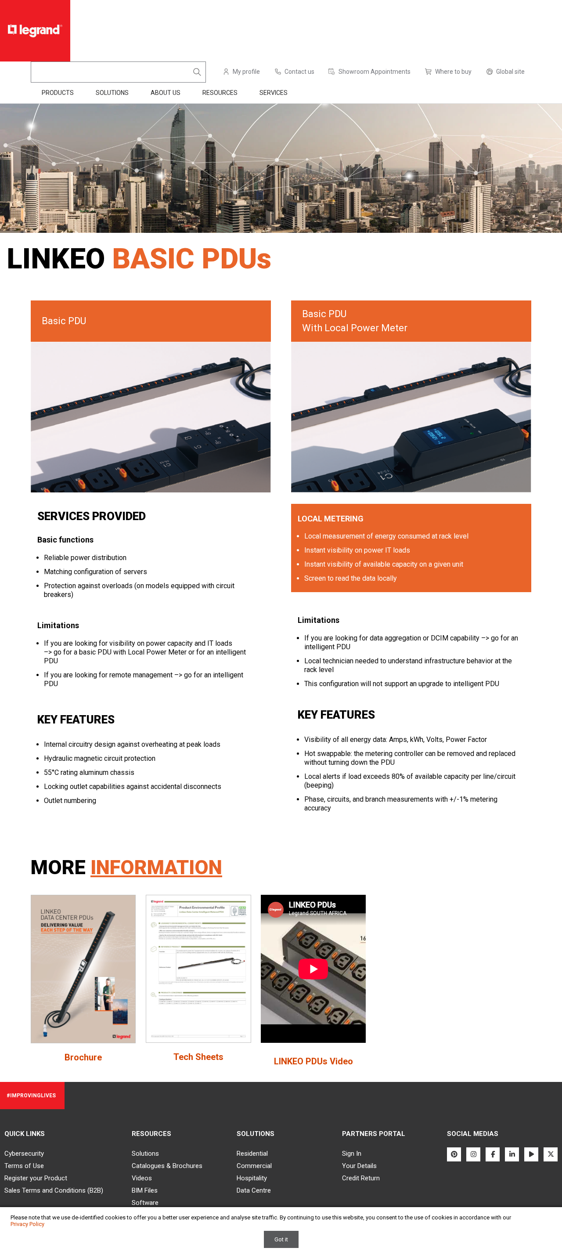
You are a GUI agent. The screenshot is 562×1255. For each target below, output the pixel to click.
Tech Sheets (198, 1057)
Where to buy (453, 71)
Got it (281, 1239)
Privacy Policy (27, 1224)
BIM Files (145, 1190)
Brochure (83, 1057)
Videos (142, 1178)
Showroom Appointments (375, 71)
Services (273, 92)
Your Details (359, 1166)
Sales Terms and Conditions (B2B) (53, 1190)
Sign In (351, 1153)
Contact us (299, 71)
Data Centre (254, 1190)
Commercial (254, 1166)
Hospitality (252, 1178)
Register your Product (35, 1178)
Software (145, 1203)
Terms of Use (24, 1166)
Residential (252, 1153)
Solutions (145, 1153)
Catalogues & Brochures (167, 1166)
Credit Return (361, 1178)
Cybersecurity (24, 1153)
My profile (246, 71)
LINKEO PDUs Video (313, 1061)
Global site (510, 71)
